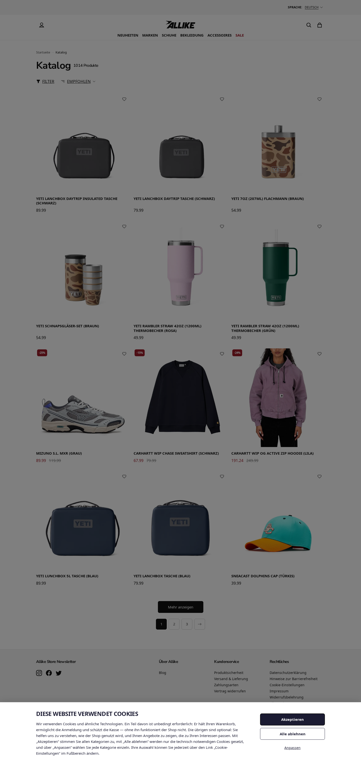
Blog (162, 672)
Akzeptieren (292, 719)
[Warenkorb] (319, 25)
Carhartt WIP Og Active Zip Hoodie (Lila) (272, 453)
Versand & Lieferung (231, 678)
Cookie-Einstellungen (287, 685)
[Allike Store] (180, 26)
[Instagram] (39, 673)
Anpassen (292, 747)
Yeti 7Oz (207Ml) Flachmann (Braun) (267, 198)
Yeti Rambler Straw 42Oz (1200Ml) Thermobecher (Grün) (265, 328)
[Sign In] (41, 25)
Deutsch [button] (312, 7)
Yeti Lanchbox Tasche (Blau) (162, 576)
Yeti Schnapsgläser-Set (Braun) (67, 326)
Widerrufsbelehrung (287, 697)
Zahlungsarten (226, 685)
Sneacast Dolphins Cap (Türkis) (262, 576)
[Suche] (308, 25)
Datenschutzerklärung (288, 672)
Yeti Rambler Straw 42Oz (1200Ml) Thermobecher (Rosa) (167, 328)
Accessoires (220, 35)
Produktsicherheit (228, 672)
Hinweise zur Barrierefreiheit (294, 678)
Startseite (43, 52)
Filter (48, 81)
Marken (150, 35)
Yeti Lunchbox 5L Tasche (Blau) (67, 576)
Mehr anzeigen (180, 607)
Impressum (279, 691)
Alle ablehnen (292, 733)
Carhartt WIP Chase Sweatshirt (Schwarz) (176, 453)
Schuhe (169, 35)
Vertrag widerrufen (230, 691)
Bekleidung (192, 35)
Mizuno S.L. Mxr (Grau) (59, 453)
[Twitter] (59, 673)
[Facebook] (49, 673)
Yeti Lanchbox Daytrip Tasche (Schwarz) (174, 198)
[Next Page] (199, 624)
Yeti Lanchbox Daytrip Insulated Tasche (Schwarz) (76, 201)
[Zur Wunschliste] (124, 99)
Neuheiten (127, 35)
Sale (240, 35)
